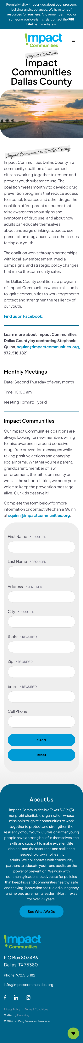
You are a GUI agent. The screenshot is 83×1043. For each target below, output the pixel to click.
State (13, 636)
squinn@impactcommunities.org (39, 515)
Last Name (18, 561)
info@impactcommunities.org (28, 984)
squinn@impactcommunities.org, (48, 346)
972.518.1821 (26, 975)
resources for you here (23, 14)
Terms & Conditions (36, 1009)
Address (16, 586)
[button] (73, 40)
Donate (73, 1033)
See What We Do (41, 911)
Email (13, 686)
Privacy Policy (12, 1009)
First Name (18, 536)
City (12, 611)
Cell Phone (17, 711)
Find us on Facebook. (24, 316)
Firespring (23, 1015)
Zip (11, 661)
